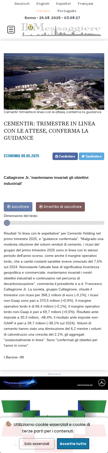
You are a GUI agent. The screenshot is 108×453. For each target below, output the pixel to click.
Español (63, 3)
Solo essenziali (36, 443)
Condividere (66, 156)
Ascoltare (20, 206)
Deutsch (22, 3)
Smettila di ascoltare (62, 206)
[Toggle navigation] (11, 30)
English (42, 3)
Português (67, 11)
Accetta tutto (73, 443)
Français (85, 3)
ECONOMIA (12, 155)
